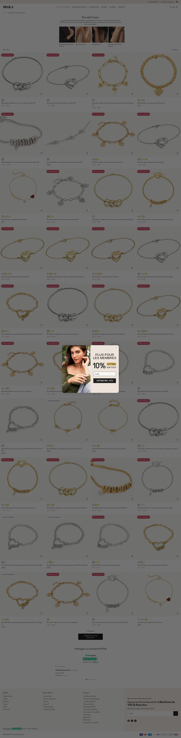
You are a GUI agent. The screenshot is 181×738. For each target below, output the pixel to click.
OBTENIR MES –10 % (105, 381)
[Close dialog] (116, 347)
